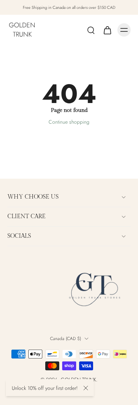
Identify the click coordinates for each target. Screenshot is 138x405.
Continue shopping (69, 122)
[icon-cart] (107, 30)
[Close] (86, 388)
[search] (91, 30)
